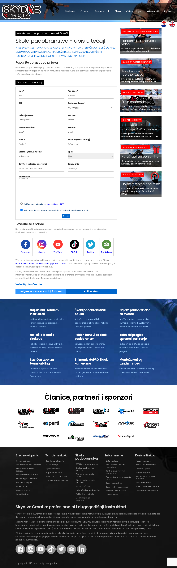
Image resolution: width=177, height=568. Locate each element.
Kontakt (168, 11)
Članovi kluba (112, 494)
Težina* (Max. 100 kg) (79, 139)
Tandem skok (102, 11)
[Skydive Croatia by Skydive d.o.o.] (101, 413)
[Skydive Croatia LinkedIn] (82, 553)
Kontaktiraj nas (22, 494)
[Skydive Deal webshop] (151, 413)
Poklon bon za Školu (85, 494)
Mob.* (22, 139)
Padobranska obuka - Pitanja (86, 475)
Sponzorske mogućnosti (117, 487)
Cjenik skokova (53, 468)
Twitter (90, 252)
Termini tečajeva (83, 486)
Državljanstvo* (27, 115)
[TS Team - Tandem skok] (26, 427)
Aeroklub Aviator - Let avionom (145, 477)
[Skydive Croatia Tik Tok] (51, 553)
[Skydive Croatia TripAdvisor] (71, 553)
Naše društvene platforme (147, 486)
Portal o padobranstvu (146, 464)
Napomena (24, 176)
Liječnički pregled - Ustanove (84, 499)
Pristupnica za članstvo (116, 490)
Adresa (72, 115)
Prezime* (73, 91)
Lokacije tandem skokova (57, 480)
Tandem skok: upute (55, 461)
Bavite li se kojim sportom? (33, 164)
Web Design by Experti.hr (45, 563)
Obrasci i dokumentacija (147, 490)
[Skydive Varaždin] (76, 413)
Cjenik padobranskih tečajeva (85, 481)
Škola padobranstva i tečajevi (25, 469)
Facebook (26, 252)
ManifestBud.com (143, 482)
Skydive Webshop (114, 483)
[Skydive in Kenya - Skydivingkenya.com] (76, 440)
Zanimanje (73, 164)
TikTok (74, 252)
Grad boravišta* (27, 127)
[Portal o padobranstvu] (76, 425)
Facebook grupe (143, 461)
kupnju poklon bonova (56, 263)
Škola (118, 11)
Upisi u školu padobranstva (88, 490)
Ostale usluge (133, 11)
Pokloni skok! (91, 291)
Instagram (42, 252)
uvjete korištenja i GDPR (54, 204)
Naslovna (70, 11)
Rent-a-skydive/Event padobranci (115, 472)
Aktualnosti (152, 11)
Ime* (21, 91)
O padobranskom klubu (27, 474)
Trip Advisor (106, 252)
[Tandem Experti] (126, 413)
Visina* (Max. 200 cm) (30, 152)
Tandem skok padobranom (28, 464)
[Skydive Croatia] (26, 413)
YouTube (58, 252)
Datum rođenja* (76, 103)
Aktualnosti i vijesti (24, 482)
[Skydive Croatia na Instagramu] (30, 553)
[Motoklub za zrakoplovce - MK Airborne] (101, 426)
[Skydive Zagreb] (51, 413)
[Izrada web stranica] (51, 425)
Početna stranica (24, 461)
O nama (84, 11)
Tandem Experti (143, 468)
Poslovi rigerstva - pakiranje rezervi (118, 478)
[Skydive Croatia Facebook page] (20, 553)
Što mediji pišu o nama (26, 478)
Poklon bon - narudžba (56, 476)
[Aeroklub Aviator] (126, 423)
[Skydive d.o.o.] (51, 436)
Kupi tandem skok (54, 472)
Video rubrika (22, 486)
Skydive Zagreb (143, 472)
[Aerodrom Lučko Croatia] (126, 436)
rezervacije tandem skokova (29, 263)
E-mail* (72, 127)
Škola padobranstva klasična (85, 469)
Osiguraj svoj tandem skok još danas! (41, 291)
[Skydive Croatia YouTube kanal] (41, 553)
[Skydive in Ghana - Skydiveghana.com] (151, 427)
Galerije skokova (23, 490)
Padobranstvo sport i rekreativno (115, 465)
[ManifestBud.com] (101, 436)
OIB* (21, 103)
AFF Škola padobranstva (87, 464)
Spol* (71, 152)
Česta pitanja (52, 464)
